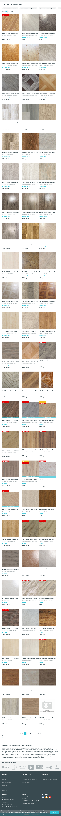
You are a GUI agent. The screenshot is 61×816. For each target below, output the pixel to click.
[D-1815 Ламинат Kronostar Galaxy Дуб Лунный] (30, 298)
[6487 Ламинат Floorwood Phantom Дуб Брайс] (10, 685)
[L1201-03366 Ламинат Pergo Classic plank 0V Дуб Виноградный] (47, 328)
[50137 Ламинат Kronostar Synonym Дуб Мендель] (30, 715)
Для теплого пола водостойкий (28, 8)
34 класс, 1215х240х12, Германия (29, 65)
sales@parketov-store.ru (8, 799)
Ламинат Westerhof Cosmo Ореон (10, 242)
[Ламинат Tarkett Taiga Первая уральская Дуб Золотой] (30, 506)
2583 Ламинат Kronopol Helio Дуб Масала (30, 331)
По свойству (16, 1)
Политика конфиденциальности (50, 779)
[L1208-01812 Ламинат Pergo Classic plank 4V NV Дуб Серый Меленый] (10, 358)
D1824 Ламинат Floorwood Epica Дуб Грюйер (10, 182)
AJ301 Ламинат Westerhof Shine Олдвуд (10, 63)
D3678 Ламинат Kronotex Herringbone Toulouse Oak (10, 509)
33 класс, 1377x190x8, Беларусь (9, 333)
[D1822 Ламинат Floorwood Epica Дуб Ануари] (30, 179)
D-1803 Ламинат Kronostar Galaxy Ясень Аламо (30, 152)
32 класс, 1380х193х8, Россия (8, 125)
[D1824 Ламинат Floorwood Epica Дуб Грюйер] (10, 179)
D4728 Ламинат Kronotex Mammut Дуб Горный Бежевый (30, 479)
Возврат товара (26, 782)
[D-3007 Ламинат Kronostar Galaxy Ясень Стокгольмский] (10, 120)
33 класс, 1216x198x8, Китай (8, 571)
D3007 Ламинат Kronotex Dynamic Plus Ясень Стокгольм (30, 598)
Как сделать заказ (46, 777)
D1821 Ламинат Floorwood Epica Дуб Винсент (47, 182)
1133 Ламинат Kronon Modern (9, 331)
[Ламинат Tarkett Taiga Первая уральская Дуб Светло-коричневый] (10, 536)
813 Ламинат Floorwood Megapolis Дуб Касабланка (10, 598)
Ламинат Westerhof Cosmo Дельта (47, 212)
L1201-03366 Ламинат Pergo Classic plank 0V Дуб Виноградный (47, 331)
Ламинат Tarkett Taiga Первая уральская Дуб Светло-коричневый (10, 539)
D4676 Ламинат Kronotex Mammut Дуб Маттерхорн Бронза (30, 539)
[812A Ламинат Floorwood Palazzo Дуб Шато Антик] (10, 388)
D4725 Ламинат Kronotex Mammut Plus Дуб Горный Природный (30, 449)
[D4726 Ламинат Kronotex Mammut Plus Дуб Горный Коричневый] (47, 439)
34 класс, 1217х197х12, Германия (29, 35)
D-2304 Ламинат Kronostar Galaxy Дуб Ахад (30, 242)
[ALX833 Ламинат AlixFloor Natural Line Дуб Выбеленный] (30, 655)
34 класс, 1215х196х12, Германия (46, 154)
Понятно (54, 812)
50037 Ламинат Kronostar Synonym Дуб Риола (10, 717)
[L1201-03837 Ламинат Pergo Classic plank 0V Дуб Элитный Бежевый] (10, 269)
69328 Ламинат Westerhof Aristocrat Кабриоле (47, 93)
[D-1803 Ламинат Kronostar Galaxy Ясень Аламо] (30, 149)
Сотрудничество (6, 782)
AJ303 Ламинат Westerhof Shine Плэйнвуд (47, 33)
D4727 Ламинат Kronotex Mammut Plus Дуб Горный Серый (10, 479)
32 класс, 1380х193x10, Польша (29, 333)
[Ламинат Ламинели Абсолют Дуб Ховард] (47, 269)
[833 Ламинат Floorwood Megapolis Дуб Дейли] (30, 558)
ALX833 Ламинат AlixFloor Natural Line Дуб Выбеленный (30, 658)
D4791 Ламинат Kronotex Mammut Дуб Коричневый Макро (10, 420)
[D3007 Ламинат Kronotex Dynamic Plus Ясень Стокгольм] (30, 588)
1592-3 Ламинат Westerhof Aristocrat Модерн (30, 93)
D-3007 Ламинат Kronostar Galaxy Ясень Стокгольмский (10, 123)
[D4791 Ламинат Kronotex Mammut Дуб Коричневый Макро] (10, 409)
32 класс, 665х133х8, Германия (45, 481)
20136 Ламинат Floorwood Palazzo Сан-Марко (47, 390)
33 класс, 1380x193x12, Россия (29, 630)
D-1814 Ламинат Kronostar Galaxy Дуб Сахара (47, 123)
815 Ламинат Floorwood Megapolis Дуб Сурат (47, 569)
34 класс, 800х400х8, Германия (45, 392)
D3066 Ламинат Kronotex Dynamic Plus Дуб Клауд (47, 598)
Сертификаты (5, 788)
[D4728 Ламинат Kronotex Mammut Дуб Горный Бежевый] (30, 469)
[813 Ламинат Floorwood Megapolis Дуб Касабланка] (10, 588)
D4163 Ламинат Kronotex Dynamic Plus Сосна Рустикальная (47, 360)
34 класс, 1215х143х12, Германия (46, 630)
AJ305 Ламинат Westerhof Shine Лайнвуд (30, 33)
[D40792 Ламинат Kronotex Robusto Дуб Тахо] (47, 715)
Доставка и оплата (27, 777)
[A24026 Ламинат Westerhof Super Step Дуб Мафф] (47, 60)
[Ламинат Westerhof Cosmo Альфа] (10, 209)
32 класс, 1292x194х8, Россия (28, 511)
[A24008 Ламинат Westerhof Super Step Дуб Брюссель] (30, 269)
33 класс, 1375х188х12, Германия (46, 719)
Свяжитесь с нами (6, 737)
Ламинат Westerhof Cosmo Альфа (10, 212)
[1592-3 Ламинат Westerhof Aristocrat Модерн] (30, 90)
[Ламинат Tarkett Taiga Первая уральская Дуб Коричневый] (47, 506)
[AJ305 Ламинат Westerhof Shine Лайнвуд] (30, 30)
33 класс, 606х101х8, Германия (9, 392)
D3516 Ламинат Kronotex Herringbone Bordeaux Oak (47, 479)
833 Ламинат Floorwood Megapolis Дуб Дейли (30, 569)
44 (38, 733)
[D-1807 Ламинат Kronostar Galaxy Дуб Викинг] (10, 149)
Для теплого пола (25, 1)
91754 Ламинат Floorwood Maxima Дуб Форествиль (47, 152)
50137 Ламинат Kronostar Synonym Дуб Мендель (30, 717)
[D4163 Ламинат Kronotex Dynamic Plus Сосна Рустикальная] (47, 350)
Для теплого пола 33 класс (10, 8)
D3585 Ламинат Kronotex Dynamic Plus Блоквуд (10, 628)
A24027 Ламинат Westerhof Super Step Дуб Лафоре (30, 63)
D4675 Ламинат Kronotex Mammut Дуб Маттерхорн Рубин (47, 539)
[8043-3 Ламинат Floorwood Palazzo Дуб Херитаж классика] (30, 388)
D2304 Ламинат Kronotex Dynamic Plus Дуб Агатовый (10, 33)
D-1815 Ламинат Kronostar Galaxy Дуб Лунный (30, 301)
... (35, 733)
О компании (5, 779)
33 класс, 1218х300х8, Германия (29, 392)
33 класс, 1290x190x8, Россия (8, 214)
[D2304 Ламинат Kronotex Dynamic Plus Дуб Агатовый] (10, 30)
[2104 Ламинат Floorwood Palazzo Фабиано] (30, 358)
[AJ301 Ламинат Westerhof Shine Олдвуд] (10, 60)
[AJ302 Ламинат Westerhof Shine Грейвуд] (47, 239)
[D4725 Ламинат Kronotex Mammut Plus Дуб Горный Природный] (30, 439)
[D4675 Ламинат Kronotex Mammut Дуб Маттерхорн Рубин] (47, 536)
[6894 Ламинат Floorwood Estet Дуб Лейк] (30, 617)
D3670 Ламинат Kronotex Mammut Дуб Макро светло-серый (30, 420)
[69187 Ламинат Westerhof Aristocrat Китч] (47, 298)
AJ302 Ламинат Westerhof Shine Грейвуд (47, 242)
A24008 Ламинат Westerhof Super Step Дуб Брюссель (30, 271)
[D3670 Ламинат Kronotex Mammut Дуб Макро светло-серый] (30, 409)
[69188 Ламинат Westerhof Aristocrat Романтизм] (10, 298)
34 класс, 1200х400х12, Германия (29, 95)
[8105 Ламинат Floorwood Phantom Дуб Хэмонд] (47, 685)
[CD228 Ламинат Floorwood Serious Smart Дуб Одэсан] (47, 625)
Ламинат (10, 1)
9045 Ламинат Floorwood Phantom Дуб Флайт (30, 688)
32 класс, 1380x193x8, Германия (9, 35)
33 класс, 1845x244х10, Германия (29, 451)
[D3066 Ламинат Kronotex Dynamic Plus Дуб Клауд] (47, 588)
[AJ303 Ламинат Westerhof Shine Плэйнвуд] (47, 30)
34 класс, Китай (25, 571)
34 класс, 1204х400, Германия (28, 363)
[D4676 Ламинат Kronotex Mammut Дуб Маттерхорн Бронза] (30, 536)
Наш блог (4, 790)
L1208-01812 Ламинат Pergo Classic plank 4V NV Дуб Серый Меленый (10, 361)
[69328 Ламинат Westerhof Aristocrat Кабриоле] (47, 90)
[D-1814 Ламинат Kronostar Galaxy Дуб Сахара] (47, 120)
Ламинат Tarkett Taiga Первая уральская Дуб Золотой (30, 509)
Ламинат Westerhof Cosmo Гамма (30, 212)
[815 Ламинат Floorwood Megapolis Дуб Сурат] (47, 558)
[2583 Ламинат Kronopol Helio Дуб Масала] (30, 328)
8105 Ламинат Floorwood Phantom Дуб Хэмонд (47, 688)
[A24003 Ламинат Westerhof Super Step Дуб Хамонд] (10, 90)
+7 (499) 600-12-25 (7, 804)
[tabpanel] (47, 350)
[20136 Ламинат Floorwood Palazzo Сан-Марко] (47, 388)
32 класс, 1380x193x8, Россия (45, 273)
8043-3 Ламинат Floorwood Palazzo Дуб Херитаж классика (30, 390)
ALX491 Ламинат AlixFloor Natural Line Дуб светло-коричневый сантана (10, 658)
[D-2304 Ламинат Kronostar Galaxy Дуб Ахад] (30, 239)
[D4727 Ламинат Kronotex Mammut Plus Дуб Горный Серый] (10, 469)
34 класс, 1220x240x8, (7, 690)
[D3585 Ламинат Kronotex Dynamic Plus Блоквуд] (10, 625)
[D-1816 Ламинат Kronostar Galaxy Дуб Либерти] (30, 120)
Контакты (4, 777)
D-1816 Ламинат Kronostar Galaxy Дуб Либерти (30, 123)
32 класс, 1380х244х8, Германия (9, 452)
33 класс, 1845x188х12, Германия (9, 422)
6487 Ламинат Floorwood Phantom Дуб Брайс (10, 688)
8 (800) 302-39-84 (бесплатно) (9, 806)
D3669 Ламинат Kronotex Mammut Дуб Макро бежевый (47, 420)
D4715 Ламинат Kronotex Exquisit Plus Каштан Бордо (10, 450)
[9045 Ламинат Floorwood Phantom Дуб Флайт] (30, 685)
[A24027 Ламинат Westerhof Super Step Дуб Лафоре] (30, 60)
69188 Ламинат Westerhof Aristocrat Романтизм (10, 301)
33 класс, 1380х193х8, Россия (8, 184)
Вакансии (4, 785)
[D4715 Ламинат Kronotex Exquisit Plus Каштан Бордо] (10, 447)
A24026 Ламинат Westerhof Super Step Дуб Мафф (47, 63)
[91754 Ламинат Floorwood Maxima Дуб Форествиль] (47, 149)
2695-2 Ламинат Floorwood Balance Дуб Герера (10, 569)
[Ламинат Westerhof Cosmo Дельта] (47, 209)
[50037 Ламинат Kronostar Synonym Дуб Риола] (10, 715)
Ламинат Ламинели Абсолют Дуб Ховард (47, 271)
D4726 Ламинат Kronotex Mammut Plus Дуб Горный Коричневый (47, 449)
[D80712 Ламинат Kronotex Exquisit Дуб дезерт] (47, 655)
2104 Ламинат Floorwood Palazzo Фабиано (30, 361)
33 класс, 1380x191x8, (7, 719)
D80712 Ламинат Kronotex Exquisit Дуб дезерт (47, 658)
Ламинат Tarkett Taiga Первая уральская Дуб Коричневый (47, 509)
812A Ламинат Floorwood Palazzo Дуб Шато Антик (10, 390)
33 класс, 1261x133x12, (7, 660)
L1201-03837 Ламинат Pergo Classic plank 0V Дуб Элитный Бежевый (10, 271)
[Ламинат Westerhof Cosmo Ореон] (10, 239)
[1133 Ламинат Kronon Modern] (10, 328)
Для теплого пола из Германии (47, 8)
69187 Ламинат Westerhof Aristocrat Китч (47, 301)
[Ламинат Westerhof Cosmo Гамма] (30, 209)
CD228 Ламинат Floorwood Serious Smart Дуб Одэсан (47, 628)
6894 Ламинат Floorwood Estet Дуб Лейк (30, 628)
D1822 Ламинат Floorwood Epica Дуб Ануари (30, 182)
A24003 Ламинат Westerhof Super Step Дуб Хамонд (10, 93)
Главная (4, 1)
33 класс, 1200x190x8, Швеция (9, 273)
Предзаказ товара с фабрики (29, 779)
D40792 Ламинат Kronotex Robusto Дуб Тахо (47, 717)
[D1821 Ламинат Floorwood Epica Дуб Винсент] (47, 179)
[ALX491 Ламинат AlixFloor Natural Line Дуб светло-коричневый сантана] (10, 655)
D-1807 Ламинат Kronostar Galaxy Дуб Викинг (10, 152)
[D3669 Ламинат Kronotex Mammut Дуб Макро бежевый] (47, 409)
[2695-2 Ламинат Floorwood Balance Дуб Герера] (10, 566)
